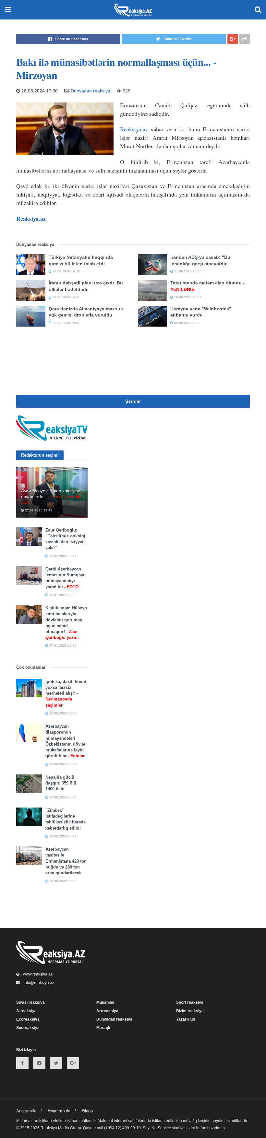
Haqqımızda (59, 1110)
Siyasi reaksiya (30, 1002)
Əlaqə (87, 1110)
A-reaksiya (26, 1011)
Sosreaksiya (28, 1027)
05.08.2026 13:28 (187, 323)
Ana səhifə (26, 1110)
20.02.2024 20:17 (62, 556)
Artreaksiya (107, 1011)
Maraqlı (103, 1027)
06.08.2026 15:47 (66, 323)
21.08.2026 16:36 (187, 271)
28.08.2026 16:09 (62, 764)
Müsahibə (105, 1002)
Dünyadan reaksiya (90, 90)
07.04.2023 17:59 (62, 645)
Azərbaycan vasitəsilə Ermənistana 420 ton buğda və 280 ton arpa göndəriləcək (66, 861)
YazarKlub (185, 1019)
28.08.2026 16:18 (62, 881)
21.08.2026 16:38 (66, 271)
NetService (161, 1128)
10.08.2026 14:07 (187, 297)
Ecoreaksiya (28, 1019)
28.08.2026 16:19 (62, 836)
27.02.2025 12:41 (38, 510)
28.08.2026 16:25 (62, 713)
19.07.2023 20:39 (62, 595)
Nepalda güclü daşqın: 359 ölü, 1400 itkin (61, 783)
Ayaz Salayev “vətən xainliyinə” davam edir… (51, 496)
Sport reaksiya (189, 1002)
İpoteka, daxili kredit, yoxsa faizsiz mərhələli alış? (66, 693)
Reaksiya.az (134, 129)
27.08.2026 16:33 (62, 797)
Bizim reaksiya (190, 1011)
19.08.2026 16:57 (66, 297)
